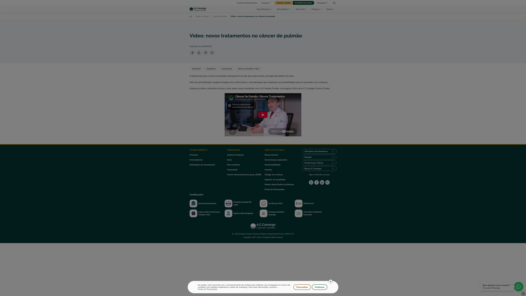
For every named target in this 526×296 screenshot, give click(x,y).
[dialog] (263, 287)
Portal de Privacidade (207, 289)
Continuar (319, 287)
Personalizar (302, 287)
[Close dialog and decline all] (331, 281)
